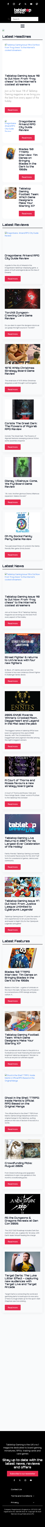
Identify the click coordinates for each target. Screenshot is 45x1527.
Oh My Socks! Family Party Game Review (18, 538)
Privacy (15, 1502)
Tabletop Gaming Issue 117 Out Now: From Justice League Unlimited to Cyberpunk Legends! (22, 905)
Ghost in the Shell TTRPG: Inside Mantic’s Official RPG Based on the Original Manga (22, 1102)
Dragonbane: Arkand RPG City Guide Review (27, 126)
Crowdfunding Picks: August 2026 (18, 1164)
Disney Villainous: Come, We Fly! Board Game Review (21, 484)
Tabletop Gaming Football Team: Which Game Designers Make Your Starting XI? (29, 197)
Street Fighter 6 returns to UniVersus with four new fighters (21, 660)
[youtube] (31, 4)
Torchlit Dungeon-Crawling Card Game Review (18, 315)
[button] (39, 30)
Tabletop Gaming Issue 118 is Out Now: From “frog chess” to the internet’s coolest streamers (22, 80)
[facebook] (8, 4)
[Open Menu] (22, 26)
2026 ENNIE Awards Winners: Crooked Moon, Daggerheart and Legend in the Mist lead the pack (22, 719)
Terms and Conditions (21, 1496)
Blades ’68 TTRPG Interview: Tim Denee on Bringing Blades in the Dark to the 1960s (28, 159)
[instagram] (14, 4)
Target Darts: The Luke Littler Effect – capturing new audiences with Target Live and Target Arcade (21, 1281)
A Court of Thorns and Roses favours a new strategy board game (20, 783)
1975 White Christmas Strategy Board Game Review (19, 371)
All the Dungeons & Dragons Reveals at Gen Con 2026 (21, 1220)
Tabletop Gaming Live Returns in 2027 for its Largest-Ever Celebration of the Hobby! (22, 842)
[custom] (20, 4)
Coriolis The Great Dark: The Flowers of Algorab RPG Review (21, 426)
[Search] (9, 19)
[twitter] (25, 4)
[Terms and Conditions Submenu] (34, 1496)
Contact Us (16, 1489)
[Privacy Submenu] (34, 1502)
